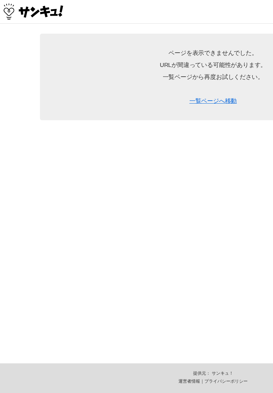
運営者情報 (189, 381)
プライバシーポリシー (226, 381)
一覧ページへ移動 (213, 101)
